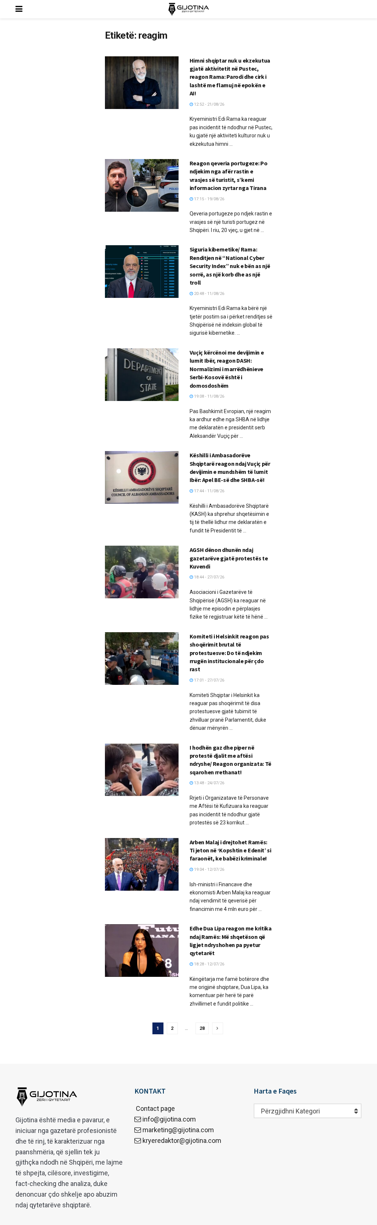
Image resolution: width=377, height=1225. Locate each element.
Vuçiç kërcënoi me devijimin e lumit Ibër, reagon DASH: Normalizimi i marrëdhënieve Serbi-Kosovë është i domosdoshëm (227, 369)
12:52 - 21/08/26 (208, 104)
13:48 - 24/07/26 (208, 783)
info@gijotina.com (169, 1119)
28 (202, 1028)
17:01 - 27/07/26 (208, 680)
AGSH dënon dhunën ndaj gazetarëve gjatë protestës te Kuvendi (229, 558)
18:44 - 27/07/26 (208, 577)
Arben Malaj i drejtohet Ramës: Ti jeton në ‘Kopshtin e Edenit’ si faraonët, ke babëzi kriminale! (230, 850)
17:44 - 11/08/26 (208, 491)
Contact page (154, 1108)
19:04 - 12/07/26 (208, 869)
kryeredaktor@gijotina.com (181, 1140)
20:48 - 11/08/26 (208, 293)
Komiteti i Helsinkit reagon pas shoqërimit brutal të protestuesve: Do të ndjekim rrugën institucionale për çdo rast (229, 653)
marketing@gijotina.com (178, 1130)
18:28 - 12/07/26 (208, 964)
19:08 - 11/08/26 (208, 396)
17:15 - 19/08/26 (208, 199)
